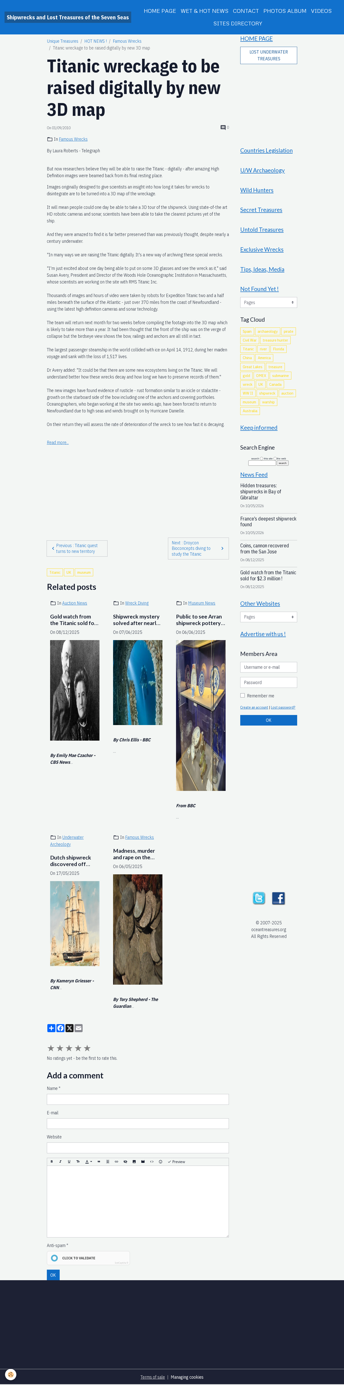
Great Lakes (252, 366)
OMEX (261, 375)
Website (54, 1137)
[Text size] (78, 1162)
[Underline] (69, 1162)
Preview (178, 1161)
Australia (250, 410)
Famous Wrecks (127, 41)
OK (53, 1275)
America (264, 357)
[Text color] (89, 1162)
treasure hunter (275, 340)
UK (68, 572)
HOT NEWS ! (95, 41)
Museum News (201, 603)
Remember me (260, 696)
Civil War (250, 340)
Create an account (254, 707)
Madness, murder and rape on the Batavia (134, 854)
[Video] (143, 1162)
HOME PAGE (160, 10)
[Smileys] (160, 1162)
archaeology (268, 331)
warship (268, 401)
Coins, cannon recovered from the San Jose (264, 548)
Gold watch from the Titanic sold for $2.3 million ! (73, 620)
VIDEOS (321, 10)
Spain (247, 331)
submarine (280, 375)
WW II (248, 393)
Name (52, 1088)
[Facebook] (278, 898)
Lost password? (283, 707)
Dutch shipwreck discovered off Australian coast (70, 861)
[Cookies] (10, 1374)
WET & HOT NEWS (204, 10)
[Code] (151, 1162)
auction (287, 393)
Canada (275, 384)
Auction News (74, 603)
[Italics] (60, 1162)
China (247, 357)
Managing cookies (187, 1377)
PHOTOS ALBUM (284, 10)
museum (84, 572)
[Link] (116, 1162)
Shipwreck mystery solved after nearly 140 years (136, 620)
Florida (278, 348)
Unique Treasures (62, 41)
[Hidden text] (125, 1162)
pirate (288, 331)
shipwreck (267, 393)
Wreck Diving (137, 603)
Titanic (54, 572)
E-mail (52, 1113)
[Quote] (99, 1162)
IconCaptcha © (121, 1262)
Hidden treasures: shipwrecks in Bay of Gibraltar (260, 491)
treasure (275, 366)
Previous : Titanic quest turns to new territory (77, 548)
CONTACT (246, 10)
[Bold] (51, 1162)
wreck (247, 384)
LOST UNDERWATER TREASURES (269, 55)
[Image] (134, 1162)
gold (246, 375)
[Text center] (107, 1162)
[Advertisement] (138, 481)
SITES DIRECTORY (237, 23)
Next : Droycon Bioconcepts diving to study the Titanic (191, 548)
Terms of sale (153, 1377)
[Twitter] (259, 898)
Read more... (58, 442)
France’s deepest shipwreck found (268, 521)
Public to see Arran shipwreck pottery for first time (199, 620)
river (263, 348)
